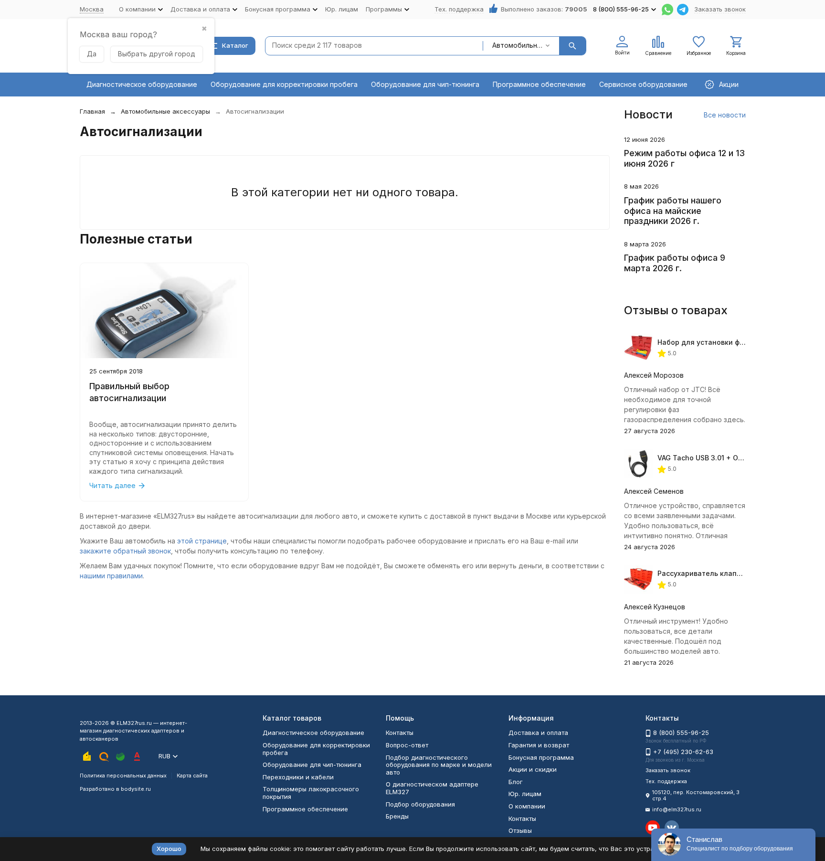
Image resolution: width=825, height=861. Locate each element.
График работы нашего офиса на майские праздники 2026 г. (672, 210)
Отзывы (520, 830)
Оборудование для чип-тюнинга (425, 84)
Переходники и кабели (298, 777)
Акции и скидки (532, 769)
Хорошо (169, 848)
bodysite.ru (136, 789)
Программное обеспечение (539, 84)
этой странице (202, 541)
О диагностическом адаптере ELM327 (432, 788)
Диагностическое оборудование (141, 84)
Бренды (397, 816)
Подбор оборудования (420, 804)
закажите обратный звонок (125, 551)
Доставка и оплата (538, 732)
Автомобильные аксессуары (165, 111)
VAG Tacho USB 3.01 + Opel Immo (712, 458)
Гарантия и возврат (538, 745)
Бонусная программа (541, 757)
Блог (515, 782)
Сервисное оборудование (643, 84)
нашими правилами (111, 576)
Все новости (725, 115)
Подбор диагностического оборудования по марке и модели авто (439, 765)
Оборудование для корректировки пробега (284, 84)
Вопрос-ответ (407, 745)
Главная (92, 111)
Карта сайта (192, 775)
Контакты (399, 732)
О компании (526, 806)
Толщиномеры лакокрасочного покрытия (311, 792)
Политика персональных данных (123, 775)
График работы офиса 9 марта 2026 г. (674, 263)
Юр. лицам (341, 9)
